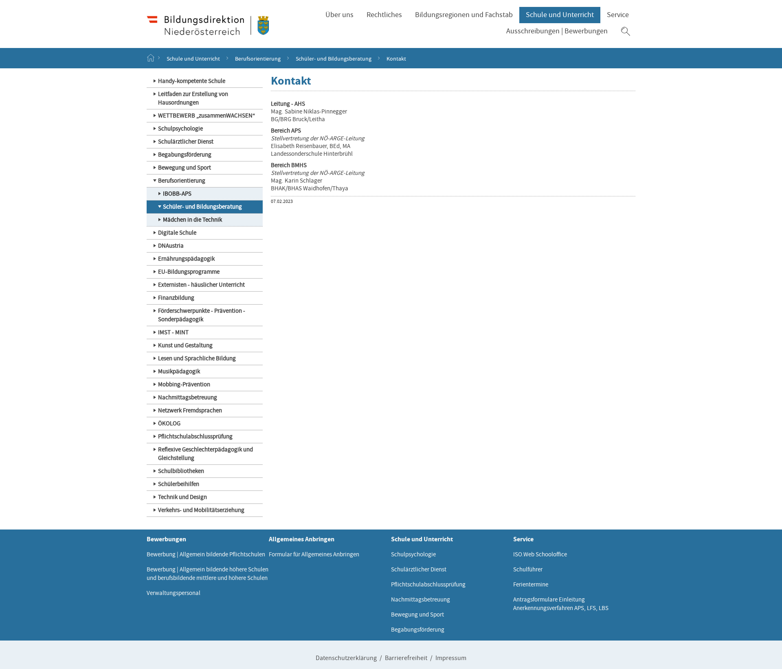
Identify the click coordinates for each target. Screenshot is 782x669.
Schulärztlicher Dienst (185, 141)
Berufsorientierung (258, 58)
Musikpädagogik (179, 371)
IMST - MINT (173, 332)
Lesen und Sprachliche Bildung (197, 358)
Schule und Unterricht (560, 15)
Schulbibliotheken (181, 471)
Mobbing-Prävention (184, 384)
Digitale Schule (177, 233)
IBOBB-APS (177, 194)
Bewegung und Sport (184, 167)
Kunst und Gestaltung (185, 345)
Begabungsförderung (184, 154)
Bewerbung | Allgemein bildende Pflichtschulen (206, 554)
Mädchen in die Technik (192, 220)
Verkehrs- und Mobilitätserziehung (201, 510)
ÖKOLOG (169, 423)
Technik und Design (182, 497)
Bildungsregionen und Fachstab (464, 15)
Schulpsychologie (180, 128)
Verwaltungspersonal (173, 593)
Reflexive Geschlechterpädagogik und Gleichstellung (205, 453)
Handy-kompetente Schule (191, 81)
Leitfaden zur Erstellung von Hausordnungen (193, 98)
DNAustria (171, 246)
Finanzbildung (176, 298)
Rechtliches (384, 15)
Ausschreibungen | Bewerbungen (557, 31)
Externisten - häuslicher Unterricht (201, 285)
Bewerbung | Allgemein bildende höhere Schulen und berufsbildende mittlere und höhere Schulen (207, 573)
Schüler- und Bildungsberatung (333, 58)
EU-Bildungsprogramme (189, 272)
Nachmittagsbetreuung (187, 397)
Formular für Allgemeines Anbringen (314, 554)
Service (618, 15)
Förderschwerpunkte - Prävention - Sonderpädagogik (201, 315)
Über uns (339, 15)
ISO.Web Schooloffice (540, 554)
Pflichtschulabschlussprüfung (195, 436)
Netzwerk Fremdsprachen (190, 410)
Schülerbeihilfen (178, 484)
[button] (625, 31)
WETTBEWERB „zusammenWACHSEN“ (206, 115)
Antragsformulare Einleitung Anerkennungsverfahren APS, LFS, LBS (560, 603)
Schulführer (528, 569)
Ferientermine (530, 584)
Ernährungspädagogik (186, 259)
